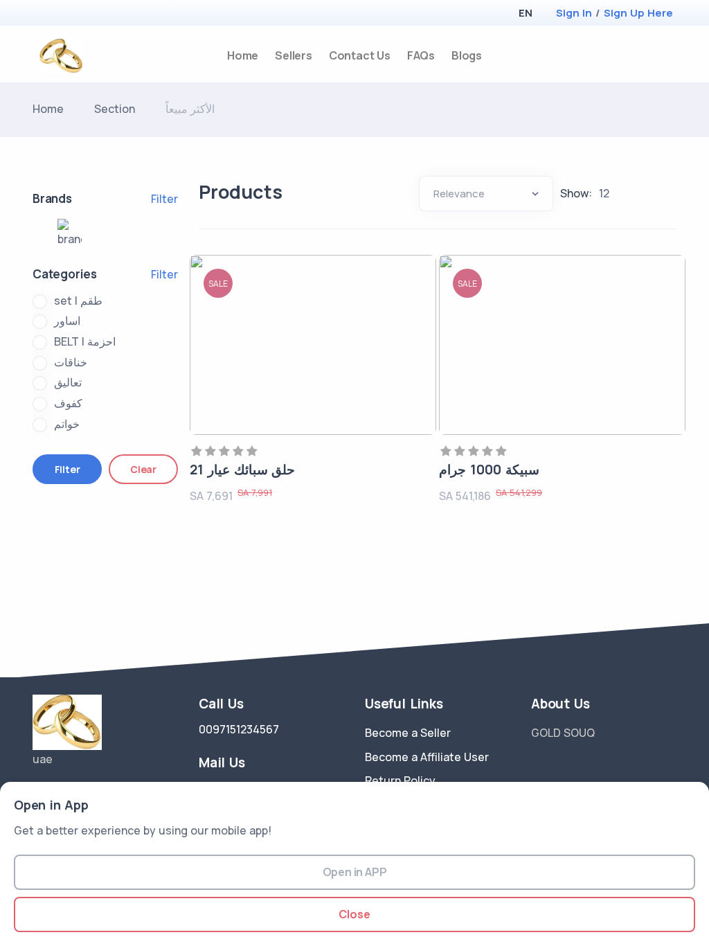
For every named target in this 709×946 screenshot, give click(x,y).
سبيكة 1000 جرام (489, 470)
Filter (164, 198)
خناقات (70, 362)
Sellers (293, 55)
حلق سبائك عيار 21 (242, 470)
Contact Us (360, 55)
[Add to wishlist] (421, 284)
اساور (67, 320)
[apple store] (43, 14)
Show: (576, 193)
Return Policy (400, 780)
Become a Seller (408, 732)
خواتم (67, 423)
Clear (143, 469)
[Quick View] (421, 321)
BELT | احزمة (85, 341)
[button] (525, 13)
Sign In (574, 13)
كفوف (68, 403)
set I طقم (78, 300)
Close (354, 914)
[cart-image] (670, 56)
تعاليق (68, 382)
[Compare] (421, 358)
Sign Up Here (638, 13)
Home (242, 55)
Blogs (466, 55)
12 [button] (604, 193)
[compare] (648, 56)
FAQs (421, 55)
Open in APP (355, 872)
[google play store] (67, 14)
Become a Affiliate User (427, 757)
